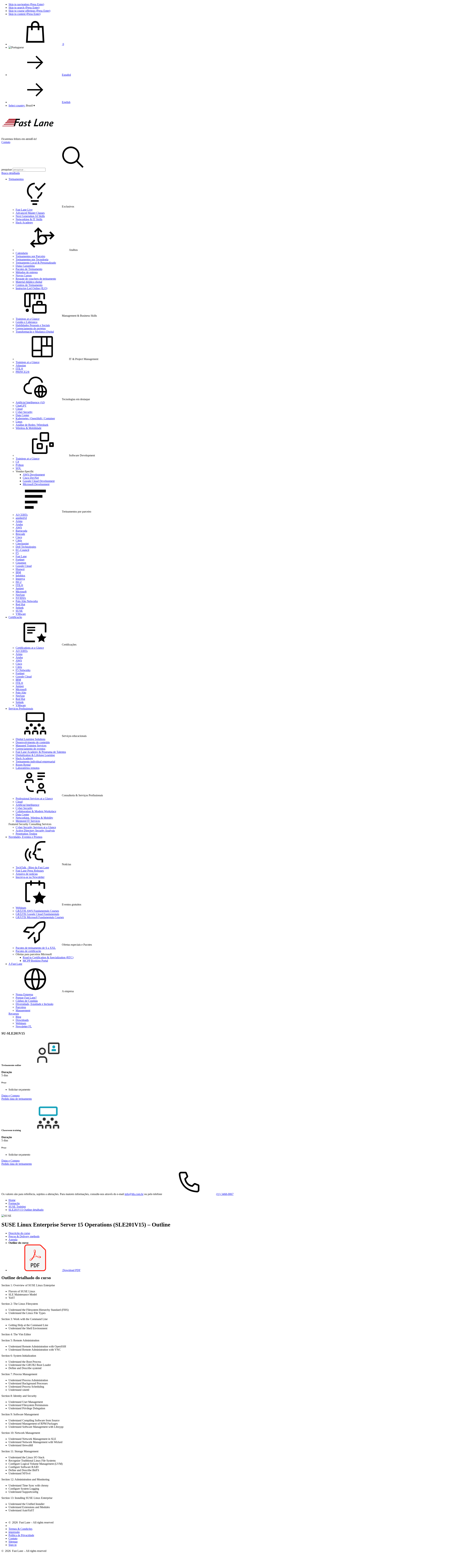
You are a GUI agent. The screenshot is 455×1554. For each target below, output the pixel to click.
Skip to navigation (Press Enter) (26, 4)
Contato (5, 142)
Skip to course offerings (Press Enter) (29, 10)
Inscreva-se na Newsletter (30, 877)
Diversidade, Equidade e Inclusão (34, 1004)
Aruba (19, 524)
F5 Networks (23, 670)
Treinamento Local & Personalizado (36, 262)
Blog (18, 1016)
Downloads (22, 1020)
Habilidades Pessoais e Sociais (33, 325)
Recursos (14, 1013)
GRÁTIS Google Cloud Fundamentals (37, 914)
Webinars (21, 907)
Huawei (20, 569)
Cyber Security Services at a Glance (36, 827)
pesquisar (6, 169)
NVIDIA (21, 597)
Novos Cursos (24, 275)
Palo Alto (21, 692)
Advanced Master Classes (30, 212)
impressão (14, 1532)
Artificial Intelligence (27, 804)
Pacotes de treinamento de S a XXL (36, 947)
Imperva (20, 578)
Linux (19, 421)
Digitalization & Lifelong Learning (35, 755)
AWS (19, 527)
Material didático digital (29, 281)
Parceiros (21, 1007)
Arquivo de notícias (27, 873)
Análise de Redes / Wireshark (32, 424)
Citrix (19, 540)
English (66, 102)
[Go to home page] (28, 135)
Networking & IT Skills (29, 219)
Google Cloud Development (39, 481)
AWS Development (34, 474)
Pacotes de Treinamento (29, 269)
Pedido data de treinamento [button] (16, 1098)
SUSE (19, 610)
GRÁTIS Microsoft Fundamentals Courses (40, 917)
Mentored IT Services (28, 820)
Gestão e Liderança (26, 322)
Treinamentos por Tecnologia (32, 259)
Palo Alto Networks (27, 601)
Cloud (19, 408)
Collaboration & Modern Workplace (36, 811)
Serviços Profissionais (21, 708)
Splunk (20, 607)
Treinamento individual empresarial (35, 761)
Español (66, 74)
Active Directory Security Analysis (35, 830)
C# (17, 461)
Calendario (22, 253)
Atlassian (21, 365)
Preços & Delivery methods (24, 1236)
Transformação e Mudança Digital (35, 331)
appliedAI (21, 517)
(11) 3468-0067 (225, 1194)
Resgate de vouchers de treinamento (36, 278)
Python (20, 465)
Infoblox (20, 575)
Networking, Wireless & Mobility (34, 817)
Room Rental (23, 764)
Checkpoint (22, 543)
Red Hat (20, 604)
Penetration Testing (26, 833)
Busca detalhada (10, 173)
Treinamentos (16, 179)
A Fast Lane (15, 963)
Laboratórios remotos (27, 767)
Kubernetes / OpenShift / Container (35, 418)
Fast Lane (21, 556)
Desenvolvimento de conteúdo (33, 742)
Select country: (17, 105)
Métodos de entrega (27, 272)
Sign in (13, 1544)
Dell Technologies (26, 546)
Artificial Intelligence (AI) (30, 402)
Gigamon (21, 562)
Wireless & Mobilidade (28, 428)
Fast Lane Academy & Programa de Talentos (41, 751)
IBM (18, 572)
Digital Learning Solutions (30, 739)
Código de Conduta (27, 1000)
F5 (17, 553)
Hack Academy (24, 222)
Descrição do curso (19, 1233)
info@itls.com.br (134, 1194)
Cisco (19, 537)
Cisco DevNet (31, 477)
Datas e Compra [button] (10, 1095)
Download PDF (71, 1270)
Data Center (22, 415)
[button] (30, 105)
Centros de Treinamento (29, 285)
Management (23, 1010)
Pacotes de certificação (28, 951)
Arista (19, 521)
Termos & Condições (20, 1528)
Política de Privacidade (21, 1535)
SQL (18, 468)
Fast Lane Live (24, 209)
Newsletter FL (24, 1026)
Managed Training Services (31, 745)
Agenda (13, 1239)
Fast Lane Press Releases (30, 870)
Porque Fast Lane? (26, 997)
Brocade (20, 533)
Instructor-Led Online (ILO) (31, 288)
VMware (21, 613)
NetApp (20, 594)
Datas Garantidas (25, 265)
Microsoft (21, 591)
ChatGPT (21, 405)
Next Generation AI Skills (30, 216)
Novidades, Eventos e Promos (25, 836)
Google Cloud (24, 565)
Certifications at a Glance (30, 647)
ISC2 (19, 581)
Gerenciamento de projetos (31, 328)
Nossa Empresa (24, 994)
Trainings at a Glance (27, 318)
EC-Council (22, 549)
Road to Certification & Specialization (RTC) (48, 957)
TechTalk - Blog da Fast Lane (32, 867)
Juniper (20, 588)
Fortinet (20, 559)
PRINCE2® (23, 371)
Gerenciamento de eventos (30, 748)
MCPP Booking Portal (35, 960)
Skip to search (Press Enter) (24, 7)
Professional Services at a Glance (34, 798)
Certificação (15, 617)
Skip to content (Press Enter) (25, 13)
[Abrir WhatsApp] (446, 1545)
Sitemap (13, 1541)
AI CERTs (22, 514)
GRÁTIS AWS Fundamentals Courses (37, 910)
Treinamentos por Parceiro (30, 256)
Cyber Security (24, 412)
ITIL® (19, 368)
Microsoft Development (36, 484)
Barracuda (21, 530)
